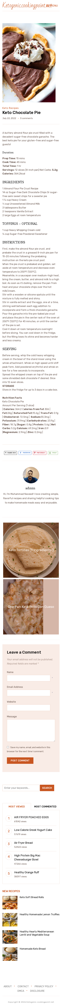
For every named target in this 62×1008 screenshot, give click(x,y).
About (8, 986)
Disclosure (37, 990)
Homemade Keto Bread (33, 948)
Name (10, 672)
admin (30, 488)
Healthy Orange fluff (26, 872)
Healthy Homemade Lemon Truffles (39, 914)
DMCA (20, 990)
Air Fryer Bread (23, 842)
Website (11, 701)
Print (54, 453)
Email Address (15, 687)
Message (12, 716)
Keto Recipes (10, 108)
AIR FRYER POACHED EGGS (31, 817)
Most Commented (45, 806)
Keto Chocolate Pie (21, 112)
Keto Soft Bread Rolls (32, 897)
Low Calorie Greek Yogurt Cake (33, 830)
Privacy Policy (44, 986)
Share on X (11, 453)
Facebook (26, 453)
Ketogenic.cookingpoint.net (27, 5)
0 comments (26, 118)
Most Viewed (17, 806)
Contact (23, 986)
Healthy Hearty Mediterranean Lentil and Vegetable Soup (37, 933)
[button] (52, 6)
